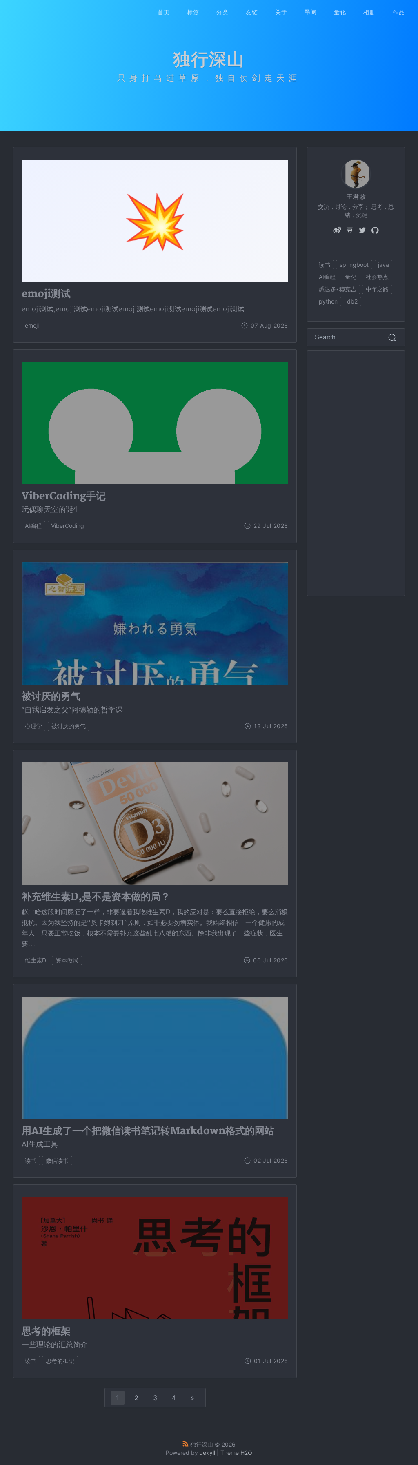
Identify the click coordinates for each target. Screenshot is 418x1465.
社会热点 (377, 276)
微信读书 (57, 1160)
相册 (369, 12)
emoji (32, 325)
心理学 (33, 726)
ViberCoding (67, 525)
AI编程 (33, 525)
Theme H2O (236, 1452)
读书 (30, 1160)
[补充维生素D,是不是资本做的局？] (155, 920)
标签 (193, 12)
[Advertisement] (356, 473)
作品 (399, 12)
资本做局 (67, 960)
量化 (340, 12)
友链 (252, 12)
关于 (281, 12)
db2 (352, 301)
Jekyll (207, 1452)
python (328, 301)
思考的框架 (60, 1360)
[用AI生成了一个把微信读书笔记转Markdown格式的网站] (155, 1137)
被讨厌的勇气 (68, 726)
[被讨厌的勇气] (155, 702)
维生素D (35, 960)
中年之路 (377, 289)
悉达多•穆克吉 (337, 289)
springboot (354, 264)
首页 (164, 12)
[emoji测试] (155, 221)
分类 (222, 12)
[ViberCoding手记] (155, 502)
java (383, 264)
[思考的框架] (155, 1337)
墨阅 (311, 12)
